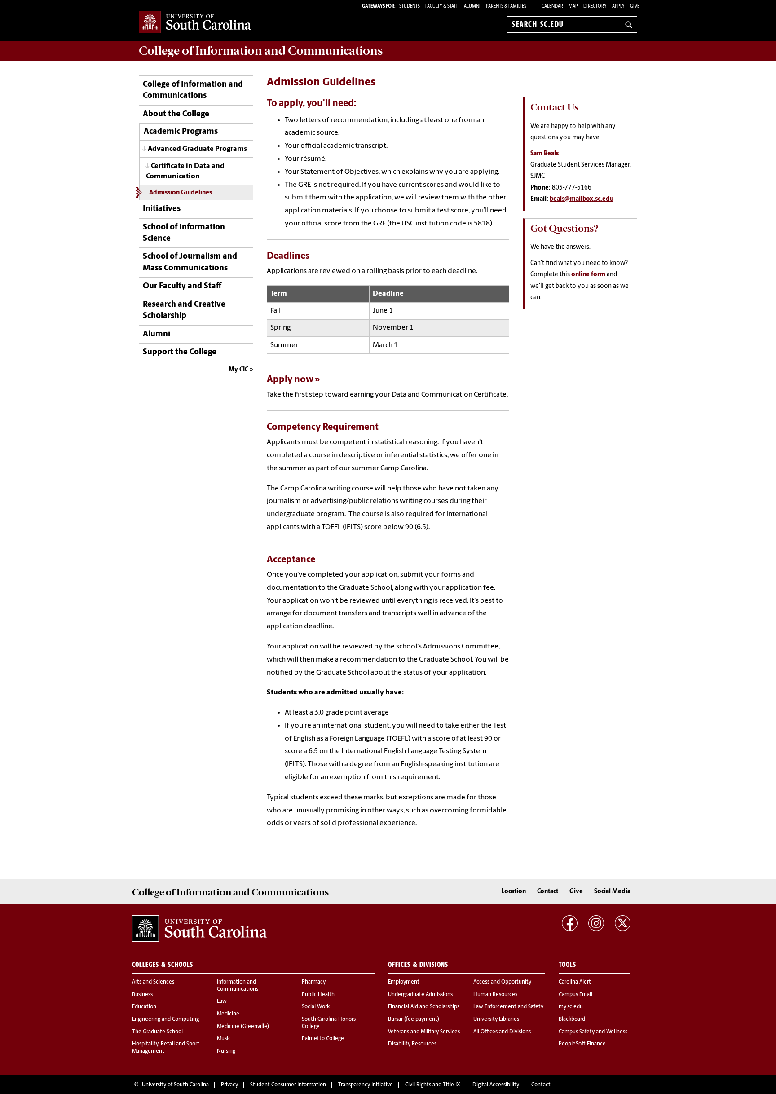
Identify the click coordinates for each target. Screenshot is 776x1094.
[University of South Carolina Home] (195, 23)
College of (261, 50)
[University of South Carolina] (199, 928)
